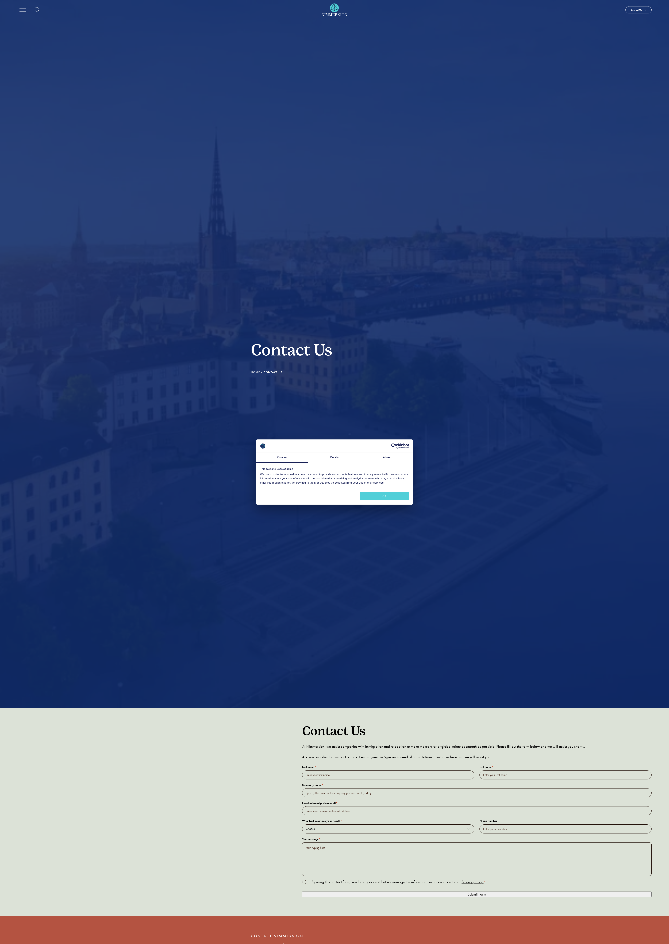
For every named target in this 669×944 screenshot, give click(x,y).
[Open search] (37, 10)
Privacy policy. (472, 881)
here (453, 757)
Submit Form (477, 894)
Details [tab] (334, 457)
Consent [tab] (282, 457)
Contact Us (636, 9)
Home (255, 372)
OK (384, 496)
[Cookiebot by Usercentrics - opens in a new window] (394, 446)
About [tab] (387, 457)
